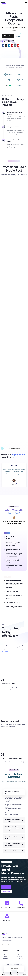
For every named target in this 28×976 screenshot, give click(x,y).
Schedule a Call (20, 958)
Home (4, 954)
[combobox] (14, 179)
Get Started (20, 956)
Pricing (18, 954)
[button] (14, 792)
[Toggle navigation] (22, 3)
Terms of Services (18, 964)
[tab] (14, 792)
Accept (14, 970)
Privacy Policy (9, 964)
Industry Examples (7, 957)
